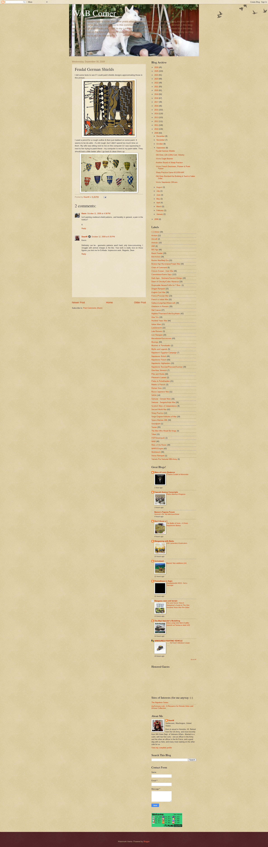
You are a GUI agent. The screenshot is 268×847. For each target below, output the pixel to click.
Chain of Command (159, 267)
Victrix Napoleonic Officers (167, 182)
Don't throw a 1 (160, 521)
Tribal (153, 434)
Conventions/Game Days (161, 274)
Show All (193, 659)
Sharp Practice (157, 413)
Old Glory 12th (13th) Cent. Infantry (170, 155)
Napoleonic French (159, 360)
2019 (156, 94)
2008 (156, 219)
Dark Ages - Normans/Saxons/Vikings (166, 278)
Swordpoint (155, 424)
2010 (156, 129)
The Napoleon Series (159, 702)
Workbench (156, 452)
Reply (84, 228)
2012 (156, 121)
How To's (155, 317)
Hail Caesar (156, 310)
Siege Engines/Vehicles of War (163, 417)
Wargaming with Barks (164, 541)
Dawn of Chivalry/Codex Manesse (165, 282)
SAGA (154, 395)
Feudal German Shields (165, 151)
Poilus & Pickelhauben (160, 381)
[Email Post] (105, 197)
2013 (156, 117)
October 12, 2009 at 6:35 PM (103, 237)
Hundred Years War (159, 321)
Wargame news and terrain (165, 601)
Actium (154, 236)
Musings (154, 342)
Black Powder (157, 253)
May (158, 199)
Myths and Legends (159, 349)
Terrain (154, 427)
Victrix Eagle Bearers (164, 159)
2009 (156, 133)
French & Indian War (159, 299)
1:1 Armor (155, 232)
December (160, 136)
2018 (156, 98)
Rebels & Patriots (158, 385)
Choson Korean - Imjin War (162, 271)
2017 (156, 102)
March (159, 206)
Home (109, 302)
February (160, 210)
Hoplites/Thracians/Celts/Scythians (165, 314)
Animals (154, 243)
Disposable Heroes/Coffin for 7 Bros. (166, 285)
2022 (156, 83)
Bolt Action (155, 257)
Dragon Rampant (158, 289)
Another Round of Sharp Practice (169, 162)
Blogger (146, 841)
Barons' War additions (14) (177, 563)
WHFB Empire (157, 449)
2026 (156, 67)
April (158, 203)
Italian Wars (156, 324)
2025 (156, 71)
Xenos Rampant (157, 456)
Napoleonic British (158, 356)
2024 (156, 75)
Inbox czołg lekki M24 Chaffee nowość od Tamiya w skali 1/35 (178, 624)
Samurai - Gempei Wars (161, 399)
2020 (156, 90)
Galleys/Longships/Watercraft (163, 303)
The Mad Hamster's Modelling (167, 621)
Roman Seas (156, 388)
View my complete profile (161, 748)
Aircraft (154, 239)
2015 (156, 110)
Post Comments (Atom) (92, 308)
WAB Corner (94, 12)
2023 (156, 79)
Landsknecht (156, 328)
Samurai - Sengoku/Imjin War (163, 402)
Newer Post (78, 302)
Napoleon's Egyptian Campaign (164, 353)
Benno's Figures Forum (164, 512)
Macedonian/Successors (161, 338)
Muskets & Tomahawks (160, 345)
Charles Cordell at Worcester (177, 474)
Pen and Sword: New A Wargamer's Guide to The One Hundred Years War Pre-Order (178, 605)
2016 (156, 106)
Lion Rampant (157, 335)
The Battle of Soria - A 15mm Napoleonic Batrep (177, 524)
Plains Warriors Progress (176, 494)
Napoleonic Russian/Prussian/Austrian (166, 367)
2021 (156, 87)
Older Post (140, 302)
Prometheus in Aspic (163, 581)
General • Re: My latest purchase (166, 514)
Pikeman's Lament (158, 377)
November (160, 140)
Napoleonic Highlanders (160, 363)
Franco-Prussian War (159, 296)
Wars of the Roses (159, 445)
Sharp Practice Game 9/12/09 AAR (170, 172)
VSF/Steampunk (158, 438)
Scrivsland (159, 561)
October (159, 144)
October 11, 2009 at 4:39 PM (98, 213)
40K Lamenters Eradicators (177, 543)
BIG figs (154, 250)
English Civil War (158, 292)
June (158, 195)
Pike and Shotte (157, 374)
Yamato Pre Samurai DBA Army (164, 459)
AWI (153, 246)
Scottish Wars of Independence (164, 406)
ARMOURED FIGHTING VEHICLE (168, 641)
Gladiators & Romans (160, 306)
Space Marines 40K (159, 420)
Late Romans (156, 331)
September (161, 148)
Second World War (159, 409)
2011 (156, 125)
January (159, 214)
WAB (153, 441)
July (158, 191)
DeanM (84, 237)
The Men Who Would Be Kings (163, 431)
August (159, 187)
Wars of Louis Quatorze (164, 472)
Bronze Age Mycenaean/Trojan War (165, 264)
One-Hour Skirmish (159, 370)
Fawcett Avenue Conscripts (166, 492)
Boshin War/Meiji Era (159, 260)
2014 (156, 114)
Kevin (84, 213)
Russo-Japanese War (160, 392)
